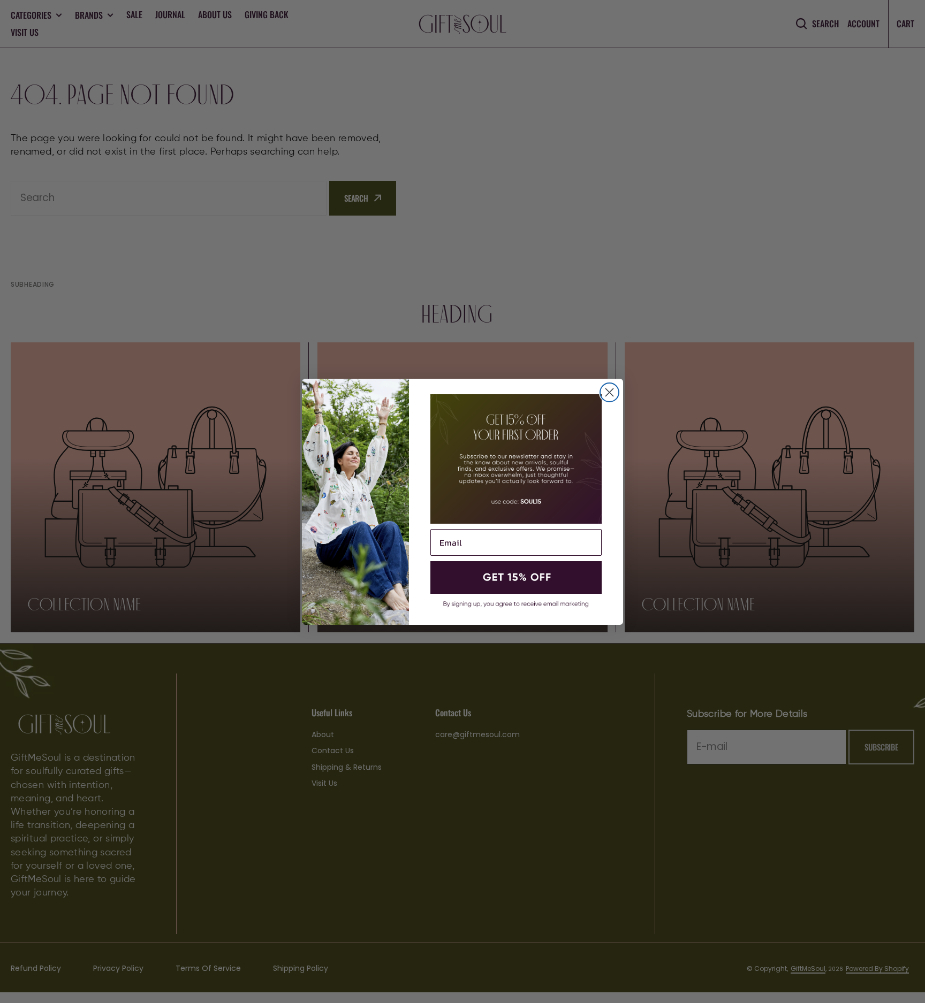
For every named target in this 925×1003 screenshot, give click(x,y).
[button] (516, 577)
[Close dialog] (609, 392)
